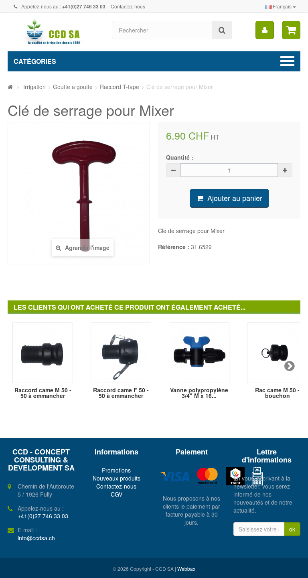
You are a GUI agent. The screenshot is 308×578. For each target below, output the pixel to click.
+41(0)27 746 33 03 (43, 516)
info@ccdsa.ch (36, 538)
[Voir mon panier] (291, 30)
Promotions (116, 470)
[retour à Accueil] (10, 87)
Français (282, 6)
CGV (116, 494)
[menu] (264, 30)
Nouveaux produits (116, 478)
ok (292, 529)
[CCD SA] (54, 32)
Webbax (186, 568)
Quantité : (179, 157)
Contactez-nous (128, 6)
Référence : (173, 247)
